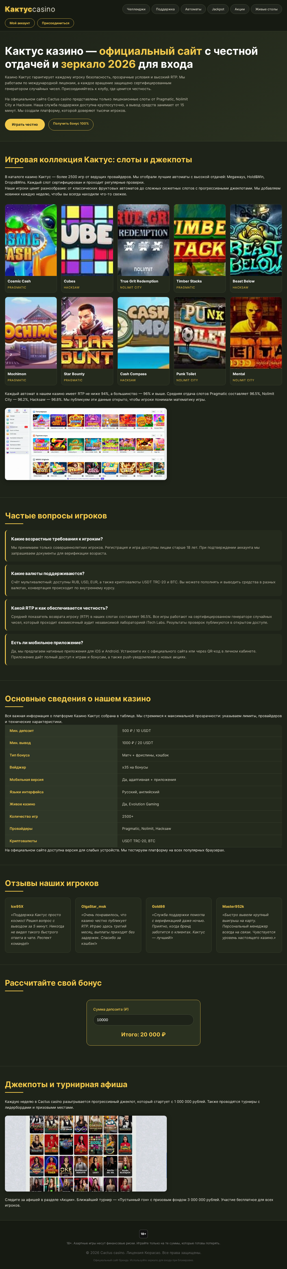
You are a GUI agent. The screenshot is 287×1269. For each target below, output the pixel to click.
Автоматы (193, 9)
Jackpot (218, 9)
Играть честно (25, 124)
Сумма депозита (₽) (111, 1009)
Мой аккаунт (20, 23)
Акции (240, 9)
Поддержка (165, 9)
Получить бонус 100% (71, 123)
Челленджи (136, 9)
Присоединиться (55, 23)
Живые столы (266, 9)
